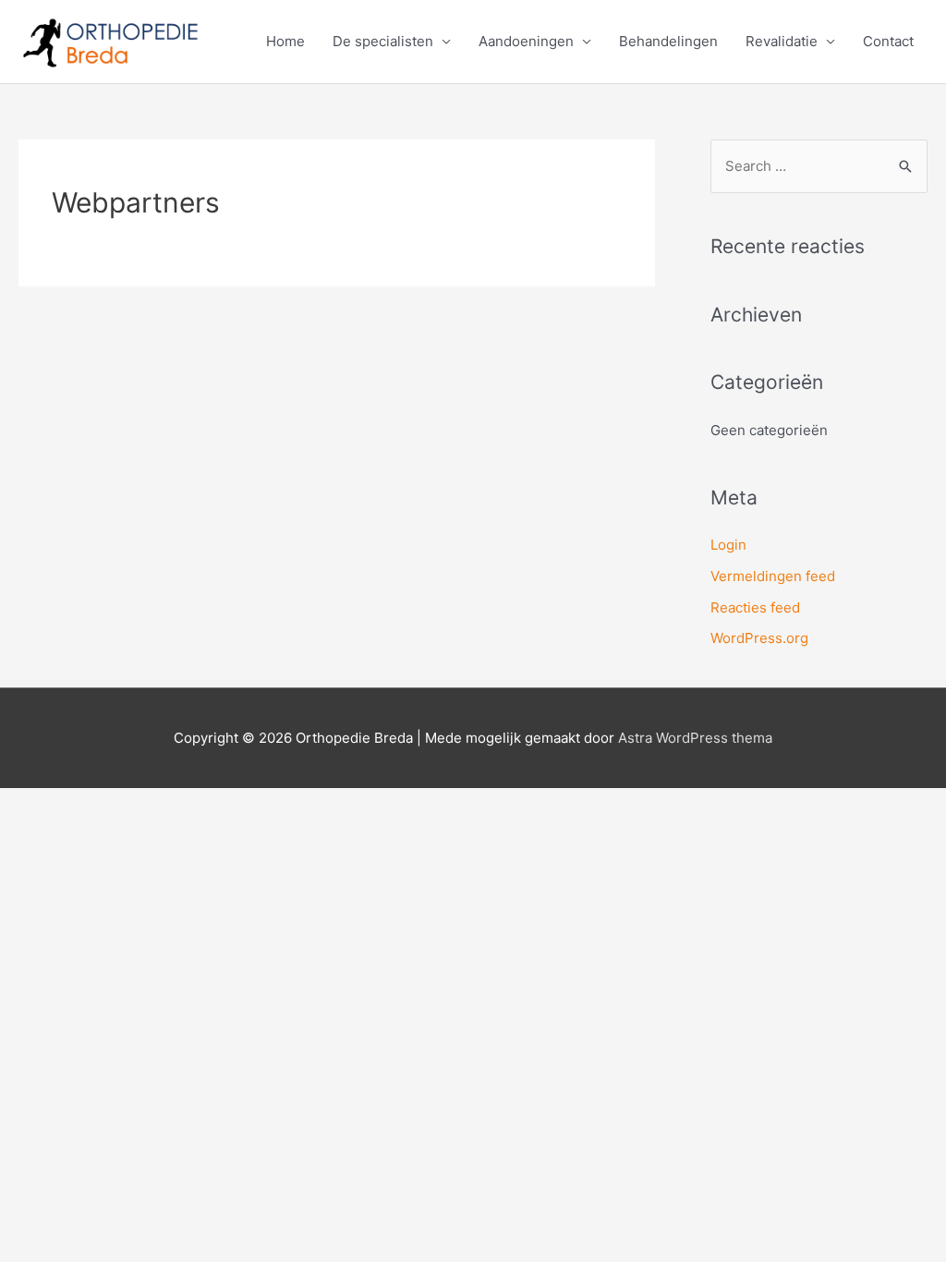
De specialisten (383, 41)
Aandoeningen (526, 41)
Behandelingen (668, 41)
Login (728, 544)
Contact (888, 41)
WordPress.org (759, 638)
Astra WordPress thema (695, 737)
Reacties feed (755, 607)
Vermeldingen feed (772, 576)
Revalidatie (782, 41)
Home (285, 41)
